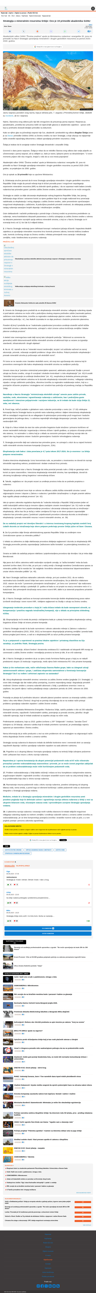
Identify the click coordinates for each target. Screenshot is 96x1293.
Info (9, 16)
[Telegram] (79, 31)
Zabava (18, 16)
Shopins (48, 1247)
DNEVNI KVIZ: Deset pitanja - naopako (29, 1148)
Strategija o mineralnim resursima (17, 853)
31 (24, 1088)
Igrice (11, 13)
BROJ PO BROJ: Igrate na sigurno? (28, 1031)
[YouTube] (54, 1286)
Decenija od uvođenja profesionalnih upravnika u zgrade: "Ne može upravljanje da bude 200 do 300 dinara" (51, 948)
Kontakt (48, 1264)
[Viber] (51, 31)
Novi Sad (4, 16)
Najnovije (4, 13)
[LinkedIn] (50, 1286)
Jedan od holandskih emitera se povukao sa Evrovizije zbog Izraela (29, 1179)
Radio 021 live (33, 13)
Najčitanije (25, 16)
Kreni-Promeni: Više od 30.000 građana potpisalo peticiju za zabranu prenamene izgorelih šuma (49, 957)
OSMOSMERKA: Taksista (24, 1157)
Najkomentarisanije (35, 16)
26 (24, 1105)
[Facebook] (10, 31)
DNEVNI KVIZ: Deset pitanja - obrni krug (30, 1068)
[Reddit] (37, 31)
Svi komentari (48, 928)
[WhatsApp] (65, 31)
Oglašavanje (48, 1259)
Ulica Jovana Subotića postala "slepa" (28, 966)
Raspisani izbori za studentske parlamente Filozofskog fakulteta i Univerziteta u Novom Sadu (37, 1168)
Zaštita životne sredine (13, 850)
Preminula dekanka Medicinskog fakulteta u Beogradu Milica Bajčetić (41, 1012)
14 (24, 1151)
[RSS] (58, 1286)
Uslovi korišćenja (48, 1272)
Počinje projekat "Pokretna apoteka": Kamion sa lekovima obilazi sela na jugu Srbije (48, 1131)
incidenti (9, 116)
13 (24, 1096)
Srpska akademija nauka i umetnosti (38, 850)
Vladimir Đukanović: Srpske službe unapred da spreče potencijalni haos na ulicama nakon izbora (53, 1085)
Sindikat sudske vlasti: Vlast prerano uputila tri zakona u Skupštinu (41, 1139)
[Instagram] (38, 1286)
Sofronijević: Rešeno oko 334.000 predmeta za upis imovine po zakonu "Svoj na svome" (49, 1022)
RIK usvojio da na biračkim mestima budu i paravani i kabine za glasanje (43, 994)
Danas (10, 136)
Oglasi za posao (20, 13)
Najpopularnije (46, 16)
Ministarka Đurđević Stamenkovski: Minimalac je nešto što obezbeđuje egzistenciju (47, 1103)
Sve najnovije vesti (83, 1192)
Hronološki (9, 866)
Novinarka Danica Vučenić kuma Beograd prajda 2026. (35, 1003)
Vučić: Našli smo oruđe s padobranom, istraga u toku (35, 977)
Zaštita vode (60, 850)
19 (24, 1061)
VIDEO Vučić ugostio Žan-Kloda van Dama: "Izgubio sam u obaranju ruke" (44, 1122)
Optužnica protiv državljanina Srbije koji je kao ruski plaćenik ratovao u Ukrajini (46, 1039)
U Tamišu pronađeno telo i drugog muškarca (21, 1189)
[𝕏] (24, 31)
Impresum (48, 1268)
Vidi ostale (87, 1225)
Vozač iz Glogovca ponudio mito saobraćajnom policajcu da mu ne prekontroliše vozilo (49, 1048)
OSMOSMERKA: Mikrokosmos (26, 986)
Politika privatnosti (48, 1276)
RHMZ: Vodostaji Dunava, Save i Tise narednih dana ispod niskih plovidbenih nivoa (47, 1076)
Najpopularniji (23, 866)
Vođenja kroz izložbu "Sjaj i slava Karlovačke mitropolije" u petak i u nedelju (31, 1182)
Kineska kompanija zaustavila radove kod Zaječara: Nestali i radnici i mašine (44, 1094)
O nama (48, 1255)
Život (13, 16)
